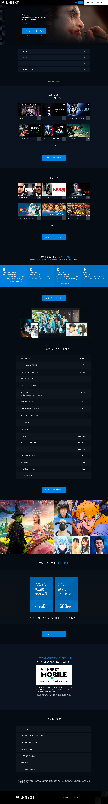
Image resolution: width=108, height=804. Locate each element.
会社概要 (66, 797)
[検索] (76, 2)
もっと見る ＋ (54, 145)
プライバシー (71, 797)
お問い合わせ (76, 797)
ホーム (63, 797)
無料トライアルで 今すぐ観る (95, 2)
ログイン (80, 2)
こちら (44, 35)
